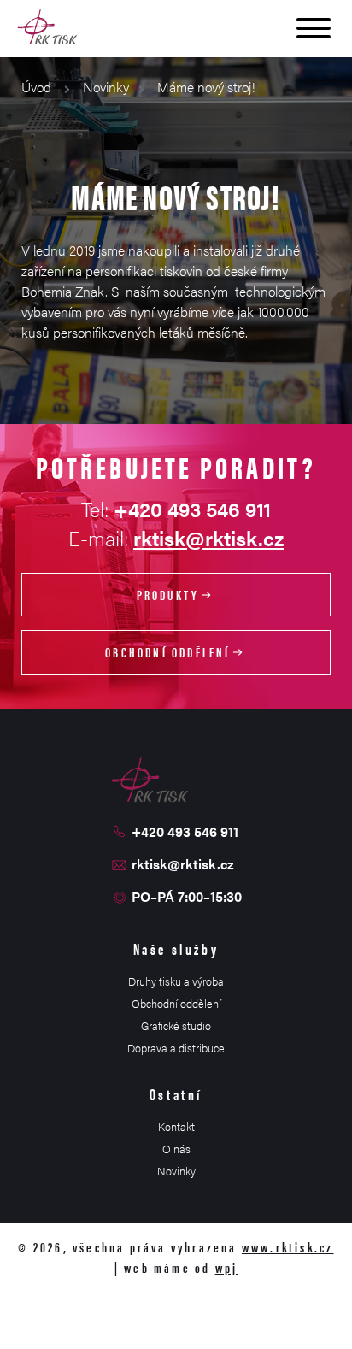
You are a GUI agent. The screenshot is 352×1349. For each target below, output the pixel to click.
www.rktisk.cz (288, 1247)
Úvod (38, 87)
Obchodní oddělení (167, 652)
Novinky (106, 87)
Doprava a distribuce (176, 1048)
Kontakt (176, 1126)
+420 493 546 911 (185, 831)
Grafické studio (176, 1025)
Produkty (168, 594)
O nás (176, 1148)
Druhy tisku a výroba (176, 981)
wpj (226, 1267)
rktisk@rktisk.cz (208, 537)
